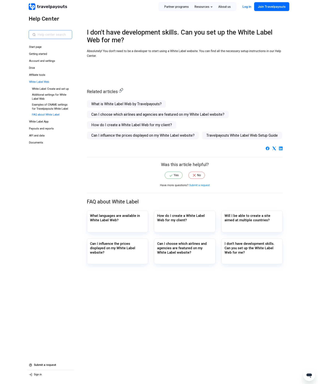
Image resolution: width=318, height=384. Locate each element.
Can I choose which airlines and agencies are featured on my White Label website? (157, 114)
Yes (176, 175)
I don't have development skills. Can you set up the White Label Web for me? (249, 248)
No (199, 175)
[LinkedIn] (281, 148)
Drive (32, 68)
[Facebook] (267, 148)
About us (224, 6)
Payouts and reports (41, 128)
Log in (247, 6)
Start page (35, 47)
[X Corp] (274, 148)
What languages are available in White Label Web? (115, 218)
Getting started (38, 54)
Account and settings (42, 61)
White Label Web (39, 81)
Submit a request (199, 185)
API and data (37, 135)
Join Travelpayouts (272, 6)
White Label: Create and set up (50, 88)
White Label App (39, 121)
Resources (202, 6)
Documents (36, 142)
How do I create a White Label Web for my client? (131, 125)
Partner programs (176, 6)
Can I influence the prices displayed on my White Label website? (143, 135)
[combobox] (53, 34)
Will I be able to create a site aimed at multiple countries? (247, 218)
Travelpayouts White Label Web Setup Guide (242, 135)
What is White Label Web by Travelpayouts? (126, 104)
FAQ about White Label (45, 114)
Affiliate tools (37, 75)
